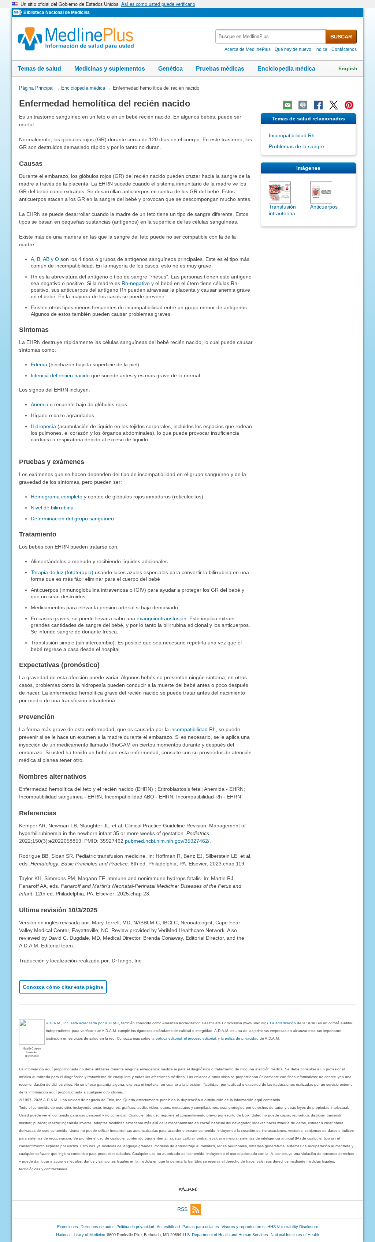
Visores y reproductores (243, 1226)
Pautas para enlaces (200, 1226)
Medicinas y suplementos (109, 69)
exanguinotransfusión (161, 618)
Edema (39, 364)
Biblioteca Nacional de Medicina (56, 12)
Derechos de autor (97, 1226)
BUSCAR (341, 37)
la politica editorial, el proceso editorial (184, 1038)
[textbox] (271, 36)
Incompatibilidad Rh (292, 135)
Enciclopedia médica (286, 69)
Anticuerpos (324, 207)
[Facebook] (318, 105)
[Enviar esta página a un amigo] (287, 105)
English (347, 68)
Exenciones (67, 1226)
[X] (334, 105)
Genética (170, 69)
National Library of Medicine (80, 1234)
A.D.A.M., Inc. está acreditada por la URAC (82, 1023)
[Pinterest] (349, 105)
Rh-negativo (136, 283)
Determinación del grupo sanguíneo (72, 518)
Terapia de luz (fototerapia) (62, 572)
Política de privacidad (135, 1226)
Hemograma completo (56, 497)
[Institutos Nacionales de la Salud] (18, 12)
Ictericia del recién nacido (60, 375)
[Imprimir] (303, 105)
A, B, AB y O (45, 259)
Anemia (39, 404)
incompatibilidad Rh (193, 729)
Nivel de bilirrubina (52, 507)
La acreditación (283, 1023)
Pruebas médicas (220, 69)
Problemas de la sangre (296, 146)
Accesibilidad (168, 1226)
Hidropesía (43, 426)
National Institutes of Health (295, 1234)
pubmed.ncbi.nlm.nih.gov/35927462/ (167, 841)
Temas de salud (39, 69)
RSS (182, 1209)
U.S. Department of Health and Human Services (225, 1234)
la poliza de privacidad (240, 1038)
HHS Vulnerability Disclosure (292, 1226)
